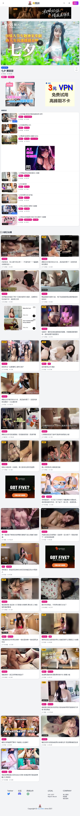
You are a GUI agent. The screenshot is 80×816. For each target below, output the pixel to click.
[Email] (30, 793)
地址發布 (65, 798)
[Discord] (20, 793)
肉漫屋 (65, 796)
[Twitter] (10, 793)
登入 (75, 3)
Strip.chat (25, 315)
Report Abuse (52, 796)
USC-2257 (51, 794)
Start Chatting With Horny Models (28, 321)
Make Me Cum (27, 308)
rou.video (40, 809)
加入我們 (65, 794)
